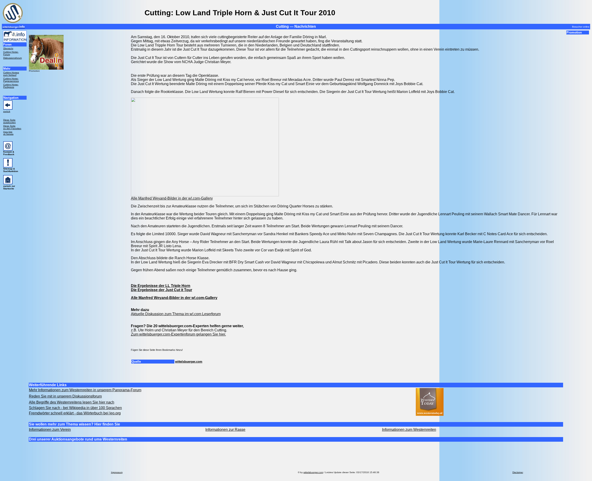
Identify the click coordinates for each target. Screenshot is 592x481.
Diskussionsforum (12, 58)
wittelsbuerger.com (188, 361)
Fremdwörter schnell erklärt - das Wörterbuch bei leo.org (75, 413)
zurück (6, 111)
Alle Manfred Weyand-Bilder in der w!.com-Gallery (172, 198)
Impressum (117, 472)
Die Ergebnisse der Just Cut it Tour (161, 290)
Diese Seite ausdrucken (9, 121)
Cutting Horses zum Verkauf (11, 73)
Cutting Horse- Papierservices (11, 79)
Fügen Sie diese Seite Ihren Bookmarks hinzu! (157, 349)
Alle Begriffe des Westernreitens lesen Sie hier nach (71, 402)
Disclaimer (517, 472)
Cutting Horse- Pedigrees (10, 85)
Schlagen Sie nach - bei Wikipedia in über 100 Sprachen (75, 408)
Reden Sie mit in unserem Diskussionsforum (65, 396)
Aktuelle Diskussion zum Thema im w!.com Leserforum (176, 314)
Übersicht (8, 48)
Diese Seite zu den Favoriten (12, 127)
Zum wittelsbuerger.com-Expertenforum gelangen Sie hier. (178, 334)
